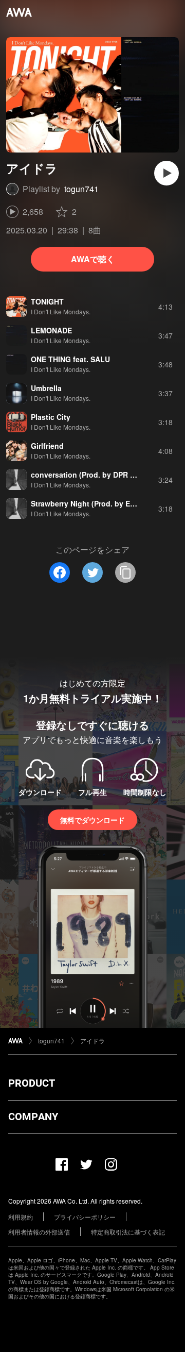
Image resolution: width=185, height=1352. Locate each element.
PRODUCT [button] (31, 1083)
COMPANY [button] (33, 1116)
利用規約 (20, 1216)
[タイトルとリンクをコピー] (125, 572)
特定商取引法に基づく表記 (128, 1231)
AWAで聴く (93, 259)
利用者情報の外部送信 (39, 1231)
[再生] (166, 173)
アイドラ (92, 1040)
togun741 (81, 189)
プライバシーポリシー (85, 1216)
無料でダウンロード (92, 820)
